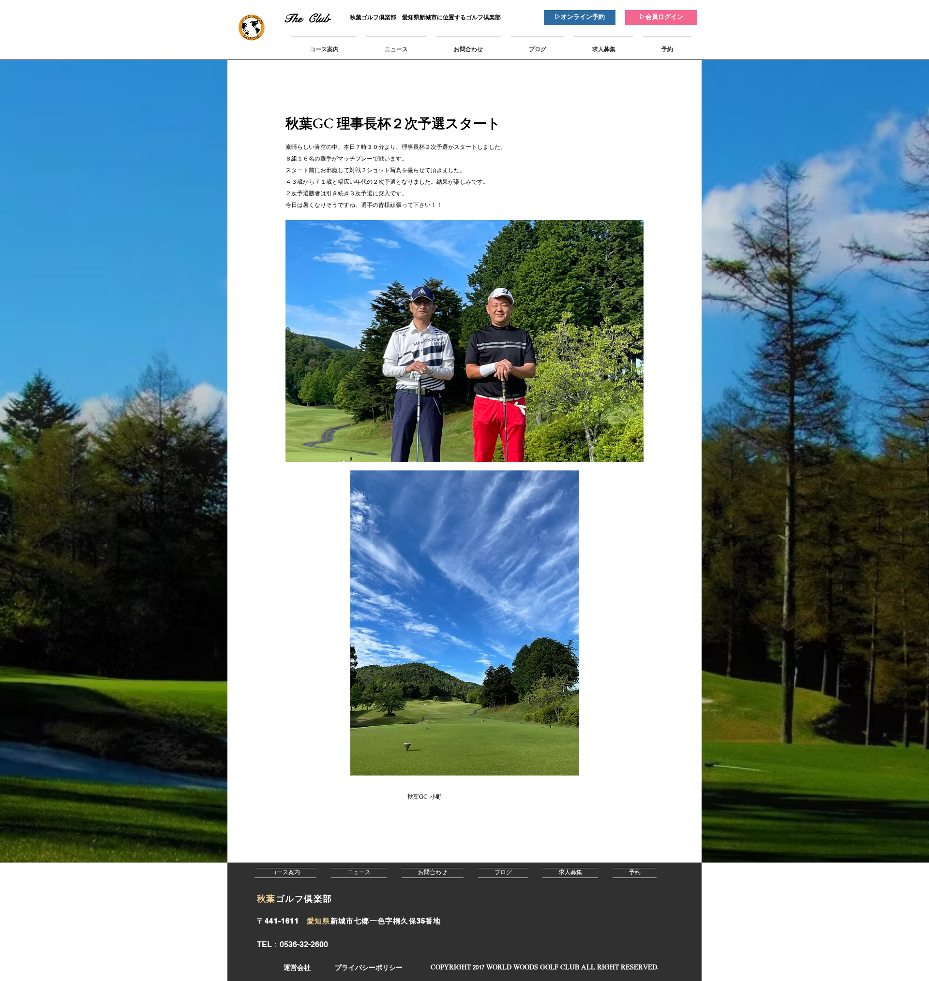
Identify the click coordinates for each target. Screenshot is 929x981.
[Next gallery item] (632, 341)
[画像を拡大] (464, 341)
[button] (544, 968)
